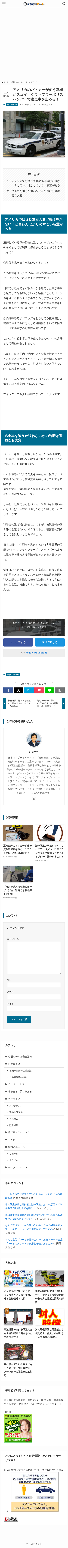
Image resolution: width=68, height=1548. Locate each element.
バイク (11, 1139)
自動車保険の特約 (18, 1077)
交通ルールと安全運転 (20, 1056)
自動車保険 (14, 1064)
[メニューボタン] (4, 4)
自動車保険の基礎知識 (20, 1070)
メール (10, 991)
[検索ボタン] (64, 4)
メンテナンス (16, 1105)
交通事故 (13, 1153)
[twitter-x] (34, 799)
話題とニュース (16, 1146)
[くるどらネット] (34, 4)
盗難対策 (13, 1125)
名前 (9, 979)
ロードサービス (16, 1084)
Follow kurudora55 (36, 652)
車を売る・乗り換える (20, 1091)
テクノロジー (12, 105)
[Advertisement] (34, 43)
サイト (10, 1003)
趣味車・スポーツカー (20, 1132)
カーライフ (14, 1098)
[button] (8, 690)
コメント (13, 938)
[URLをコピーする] (60, 690)
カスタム (13, 1119)
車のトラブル (16, 1112)
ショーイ (34, 751)
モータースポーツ (17, 1167)
